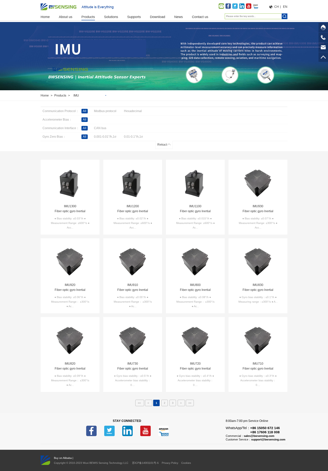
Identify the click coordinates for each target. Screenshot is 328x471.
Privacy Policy (170, 462)
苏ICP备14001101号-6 (145, 462)
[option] (164, 56)
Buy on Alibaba (63, 457)
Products (60, 95)
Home (45, 95)
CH (276, 6)
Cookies (186, 462)
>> (189, 402)
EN (285, 6)
